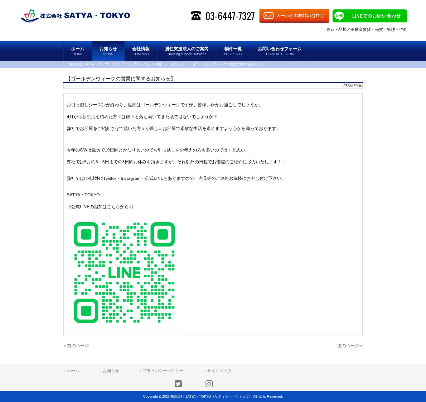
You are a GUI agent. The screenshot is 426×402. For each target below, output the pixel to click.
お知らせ (177, 64)
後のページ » (350, 345)
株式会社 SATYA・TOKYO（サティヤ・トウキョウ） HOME (115, 64)
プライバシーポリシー (163, 370)
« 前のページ (76, 345)
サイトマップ (219, 370)
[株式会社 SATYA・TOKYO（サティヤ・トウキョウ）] (75, 15)
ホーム (73, 370)
